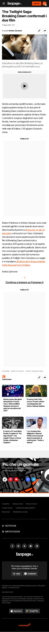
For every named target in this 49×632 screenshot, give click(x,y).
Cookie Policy (7, 508)
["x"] (22, 479)
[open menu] (3, 4)
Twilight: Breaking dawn (34, 371)
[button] (44, 30)
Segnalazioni (17, 504)
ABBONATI (37, 3)
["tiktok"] (5, 479)
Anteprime (5, 371)
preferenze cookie (20, 512)
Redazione (6, 512)
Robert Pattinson (17, 371)
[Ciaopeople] (24, 625)
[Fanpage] (24, 554)
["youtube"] (16, 479)
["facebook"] (28, 479)
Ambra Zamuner (15, 31)
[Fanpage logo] (14, 3)
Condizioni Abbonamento (25, 508)
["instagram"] (10, 479)
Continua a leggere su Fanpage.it (24, 282)
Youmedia (5, 504)
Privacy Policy (31, 504)
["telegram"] (33, 479)
